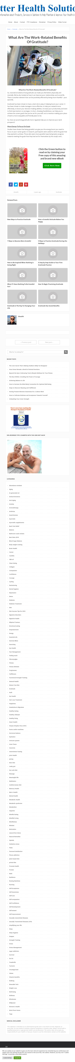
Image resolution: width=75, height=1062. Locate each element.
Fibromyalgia (13, 659)
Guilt (10, 692)
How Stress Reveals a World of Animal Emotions (24, 369)
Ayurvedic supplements (16, 522)
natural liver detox (15, 833)
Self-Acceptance (14, 888)
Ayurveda (12, 519)
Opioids (11, 840)
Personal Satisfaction (15, 851)
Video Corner (62, 22)
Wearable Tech (13, 984)
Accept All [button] (17, 1058)
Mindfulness (13, 822)
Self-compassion (14, 899)
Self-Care (12, 896)
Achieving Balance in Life (17, 380)
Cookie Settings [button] (7, 1058)
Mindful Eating (13, 814)
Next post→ (49, 342)
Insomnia (12, 748)
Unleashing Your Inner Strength (19, 399)
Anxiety (11, 504)
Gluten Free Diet (14, 685)
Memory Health (14, 788)
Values (11, 973)
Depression (12, 593)
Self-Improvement (15, 914)
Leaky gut (12, 766)
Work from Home (14, 1010)
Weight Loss (13, 988)
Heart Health (13, 722)
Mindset (11, 825)
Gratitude (12, 689)
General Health (14, 681)
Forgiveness (13, 670)
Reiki (10, 873)
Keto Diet (12, 763)
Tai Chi (11, 958)
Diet (10, 607)
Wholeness (12, 999)
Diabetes (12, 600)
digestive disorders (15, 615)
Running (11, 884)
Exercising (12, 644)
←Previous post (25, 342)
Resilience (12, 877)
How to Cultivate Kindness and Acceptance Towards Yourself (28, 395)
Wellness (12, 995)
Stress (11, 944)
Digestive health (14, 618)
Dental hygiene (14, 589)
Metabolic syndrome (15, 803)
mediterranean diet (15, 785)
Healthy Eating (13, 711)
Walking (11, 981)
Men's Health (13, 792)
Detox (11, 596)
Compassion (13, 570)
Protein (11, 870)
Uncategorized (13, 969)
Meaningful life (13, 777)
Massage (12, 774)
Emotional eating (14, 626)
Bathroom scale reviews (16, 533)
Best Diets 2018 (14, 537)
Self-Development (14, 907)
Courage (11, 578)
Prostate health (14, 866)
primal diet (12, 862)
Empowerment (14, 630)
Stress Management (15, 947)
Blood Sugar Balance (15, 541)
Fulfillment (12, 674)
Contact (22, 22)
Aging (11, 489)
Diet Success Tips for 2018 (17, 611)
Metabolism (13, 807)
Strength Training (14, 940)
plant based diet (14, 859)
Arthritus (12, 511)
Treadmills (12, 962)
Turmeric (12, 966)
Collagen (12, 567)
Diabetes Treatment (15, 604)
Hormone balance (14, 733)
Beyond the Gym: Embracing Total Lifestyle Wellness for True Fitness (30, 373)
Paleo (11, 848)
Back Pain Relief (14, 526)
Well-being (12, 992)
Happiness (12, 703)
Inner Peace (13, 744)
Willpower (12, 1003)
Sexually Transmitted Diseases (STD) (20, 921)
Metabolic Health (14, 800)
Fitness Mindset (14, 667)
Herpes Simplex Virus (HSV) (17, 726)
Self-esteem (13, 910)
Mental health (13, 796)
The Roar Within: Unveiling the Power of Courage (24, 377)
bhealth (16, 192)
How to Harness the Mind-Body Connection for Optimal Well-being (30, 384)
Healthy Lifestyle (14, 715)
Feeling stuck (13, 655)
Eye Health (12, 648)
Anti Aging (12, 500)
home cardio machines (16, 729)
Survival (11, 955)
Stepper (11, 936)
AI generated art (14, 493)
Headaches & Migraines (16, 707)
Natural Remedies (14, 836)
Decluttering (13, 585)
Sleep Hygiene (13, 933)
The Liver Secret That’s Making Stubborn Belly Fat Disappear (28, 366)
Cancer (11, 552)
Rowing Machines (14, 881)
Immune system (14, 740)
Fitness (11, 663)
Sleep (11, 929)
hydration (12, 737)
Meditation (12, 781)
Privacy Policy (51, 22)
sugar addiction (14, 951)
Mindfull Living (13, 818)
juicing (11, 759)
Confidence (12, 574)
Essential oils (13, 637)
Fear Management (15, 652)
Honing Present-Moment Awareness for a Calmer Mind (26, 391)
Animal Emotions (14, 496)
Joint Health (13, 755)
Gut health (12, 696)
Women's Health (14, 1006)
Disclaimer (42, 22)
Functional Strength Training (18, 678)
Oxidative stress (14, 844)
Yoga (10, 1014)
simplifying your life (15, 925)
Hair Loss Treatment (15, 700)
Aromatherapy (13, 508)
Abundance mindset (15, 485)
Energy (11, 633)
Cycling (11, 582)
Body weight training (15, 545)
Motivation (12, 829)
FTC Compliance (32, 22)
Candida (11, 556)
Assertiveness (13, 515)
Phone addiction (14, 855)
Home (10, 22)
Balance (11, 530)
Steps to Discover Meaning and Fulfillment (22, 388)
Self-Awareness (14, 892)
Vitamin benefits (14, 977)
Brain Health (13, 548)
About (16, 22)
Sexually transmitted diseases (18, 918)
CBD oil (11, 559)
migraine (12, 811)
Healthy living (13, 718)
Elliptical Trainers (14, 622)
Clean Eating (13, 563)
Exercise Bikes (13, 641)
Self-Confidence (14, 903)
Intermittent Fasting (15, 751)
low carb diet (13, 770)
